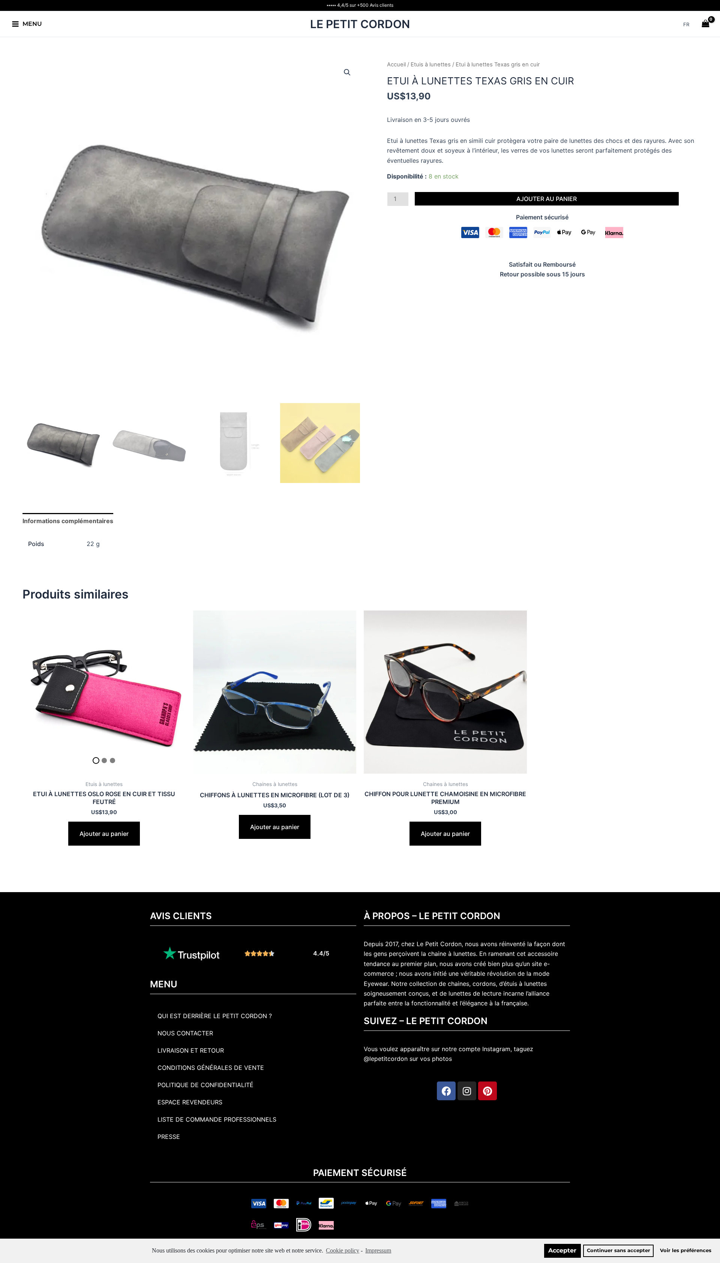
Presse (169, 1136)
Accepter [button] (562, 1250)
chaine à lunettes (452, 953)
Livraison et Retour (191, 1050)
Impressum (378, 1250)
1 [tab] (96, 760)
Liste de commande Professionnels (217, 1119)
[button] (347, 72)
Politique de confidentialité (206, 1085)
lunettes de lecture (474, 993)
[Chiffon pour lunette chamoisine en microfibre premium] (445, 692)
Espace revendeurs (190, 1102)
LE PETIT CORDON (360, 24)
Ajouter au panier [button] (104, 833)
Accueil (396, 64)
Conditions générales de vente (211, 1067)
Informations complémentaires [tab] (67, 521)
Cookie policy (342, 1250)
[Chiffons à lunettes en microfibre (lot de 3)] (274, 692)
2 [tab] (104, 760)
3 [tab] (112, 760)
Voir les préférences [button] (685, 1250)
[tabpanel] (104, 692)
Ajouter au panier (546, 198)
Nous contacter (185, 1033)
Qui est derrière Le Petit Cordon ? (215, 1016)
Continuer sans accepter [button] (618, 1250)
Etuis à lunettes (431, 64)
